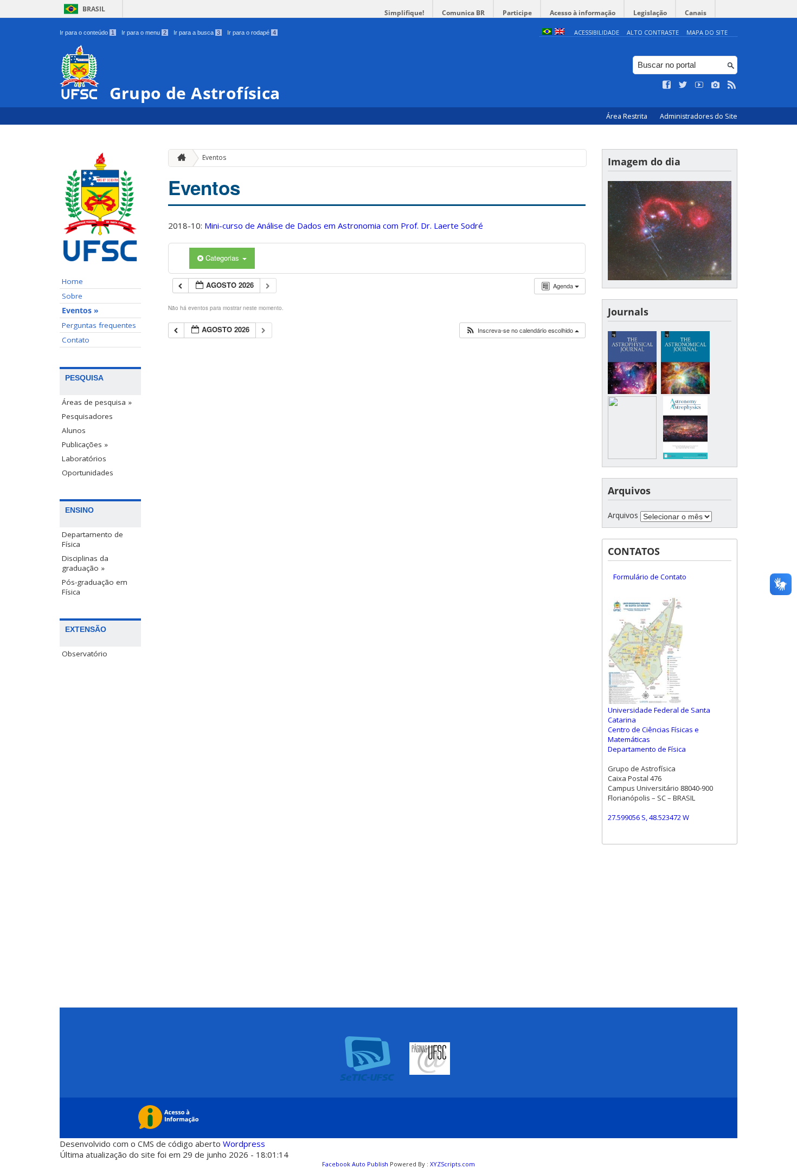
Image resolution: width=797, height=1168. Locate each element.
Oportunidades (87, 472)
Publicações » (85, 444)
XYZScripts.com (452, 1164)
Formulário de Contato (649, 577)
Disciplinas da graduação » (85, 563)
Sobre (72, 296)
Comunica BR (463, 12)
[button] (522, 330)
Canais (695, 12)
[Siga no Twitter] (683, 85)
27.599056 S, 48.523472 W (648, 817)
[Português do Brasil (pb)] (547, 32)
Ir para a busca (196, 32)
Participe (517, 12)
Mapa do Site (707, 32)
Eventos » (80, 310)
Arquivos (623, 515)
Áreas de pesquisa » (97, 402)
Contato (75, 340)
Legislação (650, 12)
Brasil (93, 9)
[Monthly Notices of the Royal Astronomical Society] (632, 456)
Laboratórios (84, 458)
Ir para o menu (143, 32)
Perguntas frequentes (99, 325)
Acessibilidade (596, 32)
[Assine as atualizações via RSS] (732, 85)
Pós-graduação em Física (94, 587)
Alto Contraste (653, 32)
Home (72, 281)
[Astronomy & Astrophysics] (685, 456)
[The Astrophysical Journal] (632, 391)
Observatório (84, 654)
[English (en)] (559, 32)
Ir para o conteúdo (87, 32)
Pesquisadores (87, 416)
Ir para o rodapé (251, 32)
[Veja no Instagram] (715, 85)
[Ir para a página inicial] (179, 158)
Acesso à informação (582, 12)
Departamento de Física (92, 539)
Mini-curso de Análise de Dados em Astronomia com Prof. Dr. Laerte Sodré (343, 225)
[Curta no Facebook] (667, 85)
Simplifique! (404, 12)
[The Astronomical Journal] (685, 391)
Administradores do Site (698, 116)
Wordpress (244, 1143)
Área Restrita (627, 116)
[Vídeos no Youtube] (699, 85)
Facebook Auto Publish (355, 1164)
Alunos (74, 430)
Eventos (214, 157)
